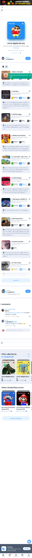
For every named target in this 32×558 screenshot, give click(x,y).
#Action (27, 93)
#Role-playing (14, 93)
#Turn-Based (24, 200)
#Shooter (22, 137)
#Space (27, 179)
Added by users (17, 94)
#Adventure (20, 93)
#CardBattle (26, 158)
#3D (17, 158)
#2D (19, 116)
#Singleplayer (24, 220)
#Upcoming (16, 48)
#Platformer (22, 116)
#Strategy (20, 200)
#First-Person (26, 243)
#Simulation (27, 116)
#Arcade (26, 137)
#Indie (24, 93)
